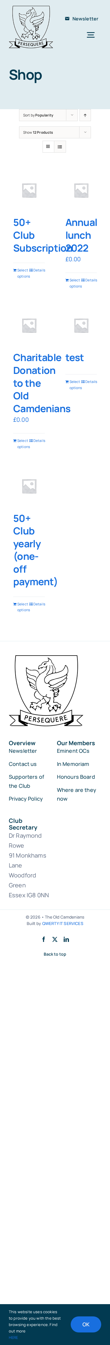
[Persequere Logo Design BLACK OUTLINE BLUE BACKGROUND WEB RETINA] (31, 9)
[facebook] (43, 939)
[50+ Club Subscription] (29, 190)
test (74, 357)
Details (39, 270)
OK (85, 1324)
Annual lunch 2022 (81, 234)
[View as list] (60, 146)
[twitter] (54, 939)
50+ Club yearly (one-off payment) (35, 549)
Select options (23, 273)
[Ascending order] (85, 115)
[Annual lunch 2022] (81, 190)
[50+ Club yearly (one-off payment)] (29, 486)
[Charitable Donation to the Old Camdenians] (29, 325)
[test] (81, 325)
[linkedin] (66, 939)
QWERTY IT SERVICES (62, 923)
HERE (13, 1337)
